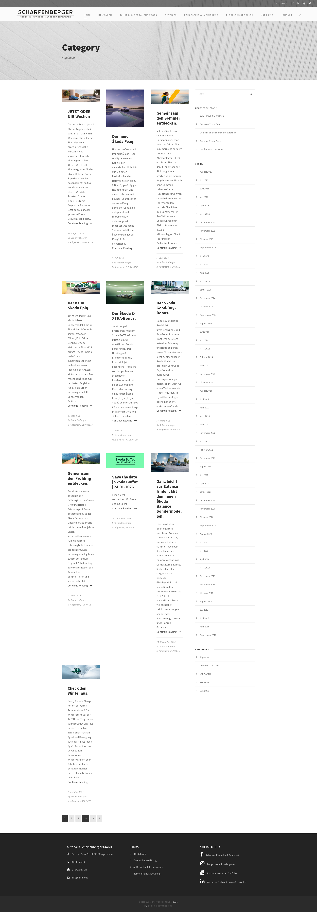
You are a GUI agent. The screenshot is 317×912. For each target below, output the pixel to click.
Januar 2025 (205, 289)
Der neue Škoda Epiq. (78, 305)
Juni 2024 (204, 331)
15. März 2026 (163, 420)
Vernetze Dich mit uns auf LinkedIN (227, 882)
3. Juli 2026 (118, 258)
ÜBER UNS (267, 15)
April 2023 (204, 407)
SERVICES (171, 15)
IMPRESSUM (139, 853)
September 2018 (208, 635)
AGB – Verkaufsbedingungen (148, 867)
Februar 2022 (206, 449)
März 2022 (205, 441)
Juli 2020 (204, 542)
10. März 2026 (74, 595)
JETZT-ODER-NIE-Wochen (80, 114)
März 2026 (205, 213)
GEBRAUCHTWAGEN (209, 665)
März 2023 (205, 416)
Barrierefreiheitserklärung (146, 873)
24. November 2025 (166, 642)
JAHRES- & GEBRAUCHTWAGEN (138, 15)
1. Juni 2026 (163, 257)
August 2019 (206, 601)
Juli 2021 (204, 475)
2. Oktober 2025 (76, 792)
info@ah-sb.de (79, 877)
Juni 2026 (204, 188)
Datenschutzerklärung (145, 860)
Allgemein (75, 242)
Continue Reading (78, 223)
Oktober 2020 (206, 517)
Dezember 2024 (207, 298)
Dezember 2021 (207, 458)
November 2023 (207, 373)
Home (87, 15)
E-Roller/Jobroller (239, 15)
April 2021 (204, 483)
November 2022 (207, 432)
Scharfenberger (79, 238)
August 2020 (206, 533)
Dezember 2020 (207, 500)
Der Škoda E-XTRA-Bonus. (124, 316)
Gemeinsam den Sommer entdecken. (168, 118)
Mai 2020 (204, 550)
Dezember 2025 (207, 222)
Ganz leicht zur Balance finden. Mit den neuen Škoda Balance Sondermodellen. (169, 499)
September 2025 (208, 247)
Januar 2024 (205, 365)
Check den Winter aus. (78, 691)
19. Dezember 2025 (121, 518)
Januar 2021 (205, 491)
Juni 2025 (204, 256)
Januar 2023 (205, 424)
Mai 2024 (204, 340)
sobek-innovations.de (160, 905)
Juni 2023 (204, 399)
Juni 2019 (204, 618)
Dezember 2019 (207, 576)
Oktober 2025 (206, 239)
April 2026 (204, 205)
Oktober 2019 (206, 592)
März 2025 (205, 281)
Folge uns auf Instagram (221, 864)
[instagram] (310, 3)
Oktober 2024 (206, 306)
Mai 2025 (204, 264)
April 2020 (204, 559)
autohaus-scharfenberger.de (155, 901)
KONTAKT (286, 15)
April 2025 (204, 272)
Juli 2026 (204, 180)
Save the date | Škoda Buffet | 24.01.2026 (125, 482)
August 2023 (206, 390)
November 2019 (207, 584)
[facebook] (292, 3)
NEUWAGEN (105, 15)
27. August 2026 (76, 233)
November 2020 (207, 508)
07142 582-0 (78, 861)
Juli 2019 (204, 609)
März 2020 (205, 567)
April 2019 (204, 626)
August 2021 (206, 466)
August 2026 (206, 171)
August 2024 (206, 323)
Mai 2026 (204, 197)
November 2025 (207, 230)
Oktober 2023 (206, 382)
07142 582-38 (79, 869)
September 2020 (208, 525)
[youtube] (304, 3)
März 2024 (205, 348)
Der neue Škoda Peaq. (123, 139)
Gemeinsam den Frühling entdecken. (79, 478)
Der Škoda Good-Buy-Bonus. (166, 307)
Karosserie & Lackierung (201, 15)
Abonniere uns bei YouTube (222, 873)
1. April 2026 (118, 430)
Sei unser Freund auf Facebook (222, 855)
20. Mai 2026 (74, 415)
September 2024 (208, 314)
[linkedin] (298, 3)
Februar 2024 (206, 357)
